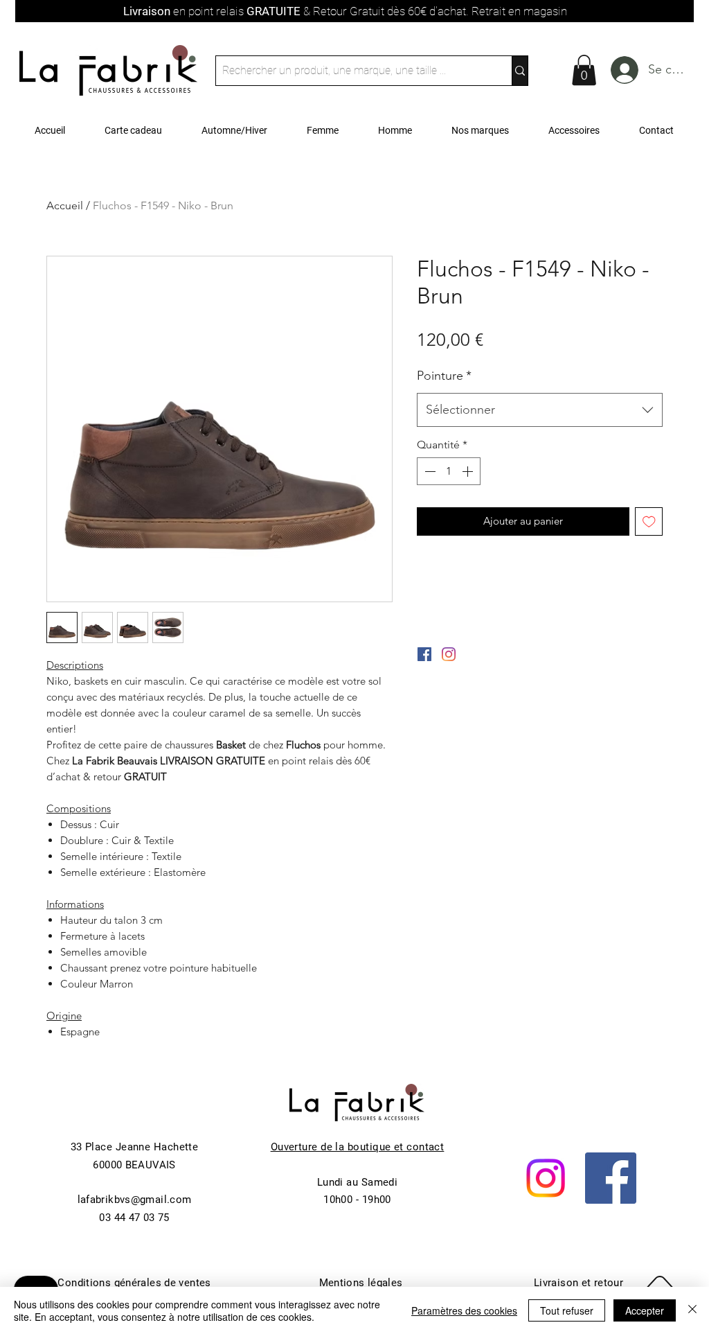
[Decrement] (428, 471)
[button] (584, 70)
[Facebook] (610, 1178)
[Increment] (468, 471)
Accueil (64, 205)
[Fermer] (692, 1310)
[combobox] (540, 410)
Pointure (444, 375)
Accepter (644, 1310)
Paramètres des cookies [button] (464, 1310)
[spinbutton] (448, 471)
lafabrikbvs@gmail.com (135, 1199)
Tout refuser (566, 1310)
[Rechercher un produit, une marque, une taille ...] (520, 70)
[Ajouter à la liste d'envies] (649, 521)
